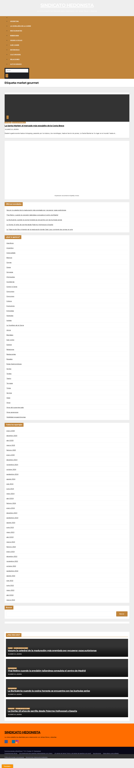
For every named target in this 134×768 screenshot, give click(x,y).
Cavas (8, 267)
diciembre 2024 (11, 460)
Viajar (8, 398)
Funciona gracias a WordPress (14, 751)
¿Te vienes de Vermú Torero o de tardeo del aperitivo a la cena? (72, 753)
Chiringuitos (10, 277)
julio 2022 (9, 581)
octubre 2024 (11, 469)
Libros (8, 330)
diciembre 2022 (11, 556)
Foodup (29, 751)
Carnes (8, 262)
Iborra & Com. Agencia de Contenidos (36, 757)
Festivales (8, 122)
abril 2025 (9, 440)
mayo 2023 (10, 532)
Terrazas (9, 383)
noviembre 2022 (12, 561)
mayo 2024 (10, 494)
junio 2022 (10, 585)
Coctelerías (10, 282)
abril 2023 (9, 537)
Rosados (9, 359)
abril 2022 (9, 595)
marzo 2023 (10, 542)
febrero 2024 (11, 503)
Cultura (9, 301)
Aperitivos (10, 243)
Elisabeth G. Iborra (12, 129)
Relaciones (15, 59)
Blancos (9, 258)
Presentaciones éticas (11, 753)
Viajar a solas (16, 40)
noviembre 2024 (12, 465)
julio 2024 (9, 484)
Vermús (9, 393)
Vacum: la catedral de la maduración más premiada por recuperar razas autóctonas (36, 210)
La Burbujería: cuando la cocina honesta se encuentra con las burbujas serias (34, 220)
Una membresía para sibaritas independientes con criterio (35, 753)
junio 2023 (10, 527)
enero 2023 (10, 552)
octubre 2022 (11, 566)
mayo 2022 (10, 590)
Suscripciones (97, 753)
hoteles (9, 320)
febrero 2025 (11, 450)
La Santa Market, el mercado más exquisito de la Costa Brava (34, 125)
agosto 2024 (10, 479)
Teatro (8, 378)
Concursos (10, 291)
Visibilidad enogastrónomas (16, 417)
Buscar (9, 608)
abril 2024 (10, 498)
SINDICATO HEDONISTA (67, 5)
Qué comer (14, 45)
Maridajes (9, 335)
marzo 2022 (10, 600)
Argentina (14, 21)
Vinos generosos (12, 412)
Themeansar (37, 751)
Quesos (9, 345)
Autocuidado (16, 64)
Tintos (8, 388)
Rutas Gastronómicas (19, 122)
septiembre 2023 (12, 518)
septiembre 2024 (12, 474)
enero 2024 (10, 508)
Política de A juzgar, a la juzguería (14, 757)
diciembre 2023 (11, 513)
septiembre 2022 (12, 571)
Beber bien (14, 35)
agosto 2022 (10, 576)
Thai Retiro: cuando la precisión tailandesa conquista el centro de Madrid (32, 215)
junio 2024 (10, 489)
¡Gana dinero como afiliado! (111, 753)
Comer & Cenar (11, 287)
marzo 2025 (10, 445)
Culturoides (15, 54)
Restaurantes (16, 31)
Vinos (8, 403)
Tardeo (8, 374)
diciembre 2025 (11, 436)
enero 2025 (10, 455)
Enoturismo (10, 306)
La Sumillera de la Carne (20, 26)
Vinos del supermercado (15, 407)
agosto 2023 (10, 523)
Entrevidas (15, 50)
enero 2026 (10, 431)
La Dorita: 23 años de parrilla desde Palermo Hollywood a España (29, 225)
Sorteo (8, 369)
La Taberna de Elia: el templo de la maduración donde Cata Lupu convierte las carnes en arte (39, 229)
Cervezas (9, 272)
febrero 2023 (11, 547)
